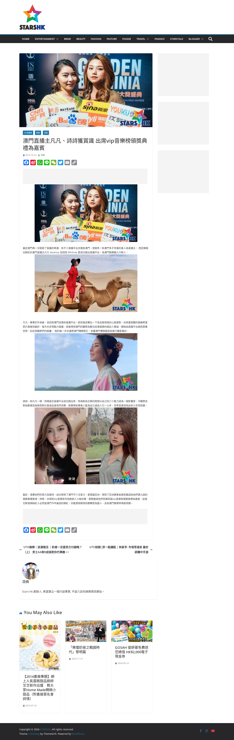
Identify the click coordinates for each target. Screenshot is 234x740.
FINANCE (160, 38)
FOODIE (126, 38)
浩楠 (43, 155)
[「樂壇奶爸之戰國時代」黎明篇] (85, 623)
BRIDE (67, 38)
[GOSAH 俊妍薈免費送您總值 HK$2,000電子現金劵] (132, 623)
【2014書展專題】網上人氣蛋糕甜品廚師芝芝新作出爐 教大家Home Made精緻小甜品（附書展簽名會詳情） (39, 687)
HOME (25, 38)
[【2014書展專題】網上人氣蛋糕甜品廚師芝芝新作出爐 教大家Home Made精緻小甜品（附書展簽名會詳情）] (39, 623)
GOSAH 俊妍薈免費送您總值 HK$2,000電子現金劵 (131, 652)
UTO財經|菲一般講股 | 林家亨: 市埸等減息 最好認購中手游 (118, 549)
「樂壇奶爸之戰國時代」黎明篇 (84, 649)
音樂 (46, 133)
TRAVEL (141, 38)
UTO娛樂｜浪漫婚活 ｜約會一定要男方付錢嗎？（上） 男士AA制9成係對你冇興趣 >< (52, 549)
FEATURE (112, 38)
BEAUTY (80, 38)
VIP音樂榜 (28, 133)
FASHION (96, 38)
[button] (57, 39)
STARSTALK (176, 38)
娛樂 (38, 133)
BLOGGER (194, 38)
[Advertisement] (85, 176)
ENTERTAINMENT (45, 38)
